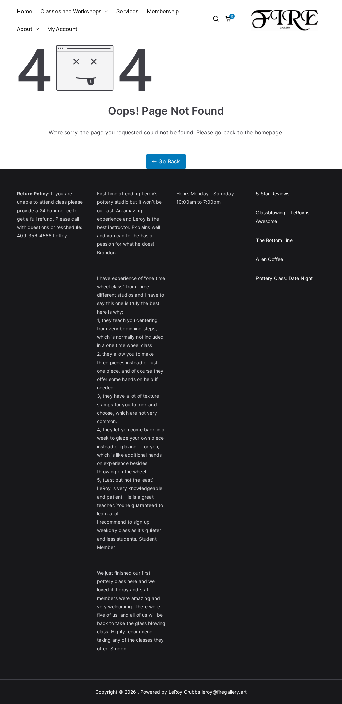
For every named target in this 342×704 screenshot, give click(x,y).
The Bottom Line (274, 240)
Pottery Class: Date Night (284, 278)
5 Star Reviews (272, 193)
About (25, 29)
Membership (163, 11)
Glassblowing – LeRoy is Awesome (282, 217)
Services (127, 11)
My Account (62, 29)
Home (24, 11)
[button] (105, 11)
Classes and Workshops (71, 11)
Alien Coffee (269, 259)
